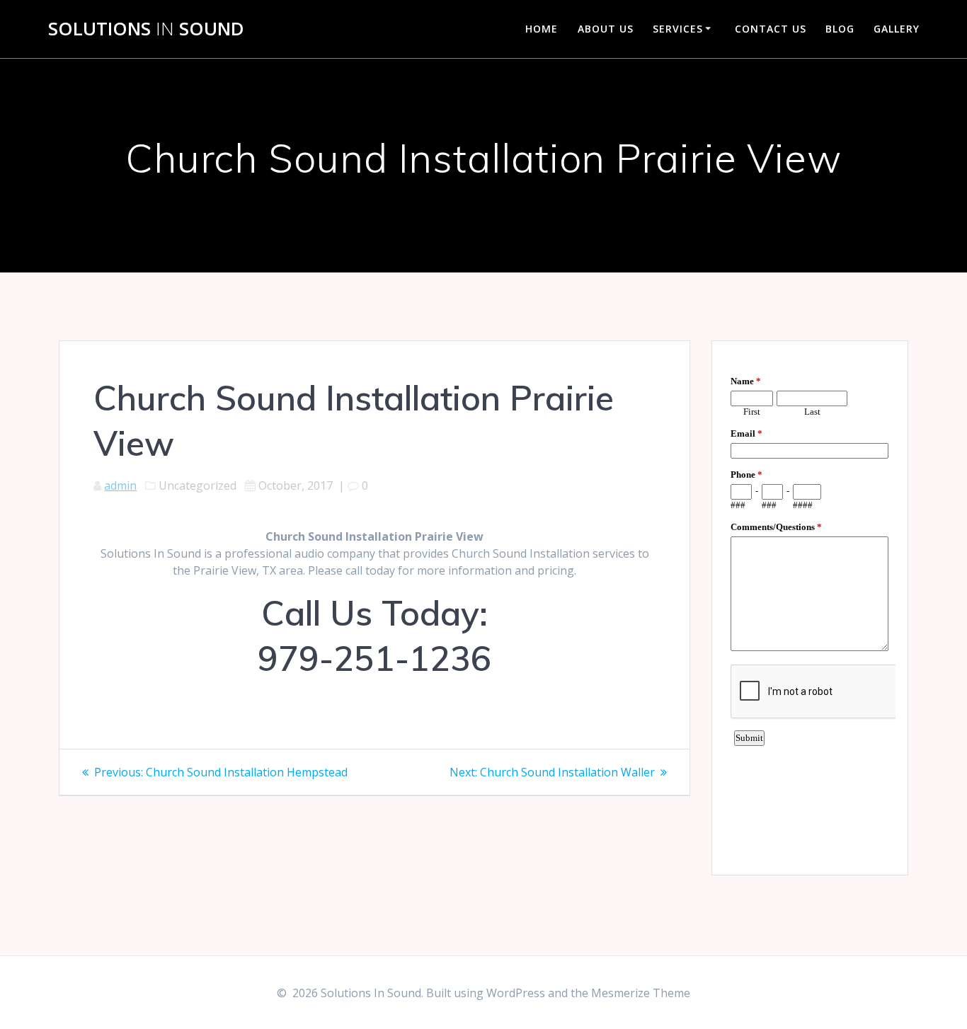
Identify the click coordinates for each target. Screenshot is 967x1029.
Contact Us (770, 28)
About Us (606, 28)
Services (678, 28)
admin (120, 485)
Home (541, 28)
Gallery (897, 28)
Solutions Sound (146, 29)
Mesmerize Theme (640, 993)
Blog (839, 28)
